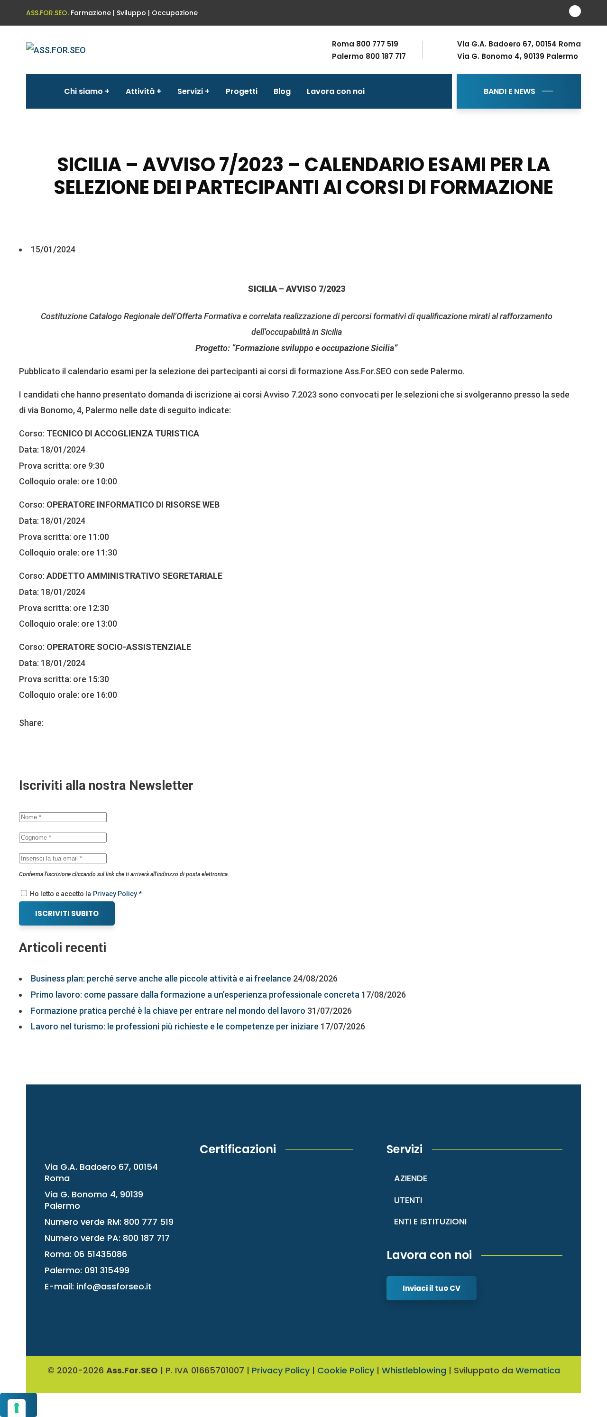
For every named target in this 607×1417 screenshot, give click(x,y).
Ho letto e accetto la (59, 894)
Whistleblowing (414, 1370)
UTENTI (408, 1200)
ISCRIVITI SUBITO (67, 913)
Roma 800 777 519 (365, 44)
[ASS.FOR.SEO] (56, 50)
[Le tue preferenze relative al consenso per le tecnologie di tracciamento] (17, 1408)
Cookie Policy (345, 1370)
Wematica (537, 1370)
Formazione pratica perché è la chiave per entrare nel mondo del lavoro (168, 1011)
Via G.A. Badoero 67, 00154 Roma (519, 44)
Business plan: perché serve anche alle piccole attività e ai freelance (161, 978)
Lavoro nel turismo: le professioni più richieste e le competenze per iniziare (175, 1026)
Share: (31, 723)
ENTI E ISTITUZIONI (430, 1221)
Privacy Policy (281, 1370)
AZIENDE (410, 1178)
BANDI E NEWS (509, 91)
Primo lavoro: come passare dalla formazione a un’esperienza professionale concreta (195, 995)
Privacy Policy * (117, 894)
